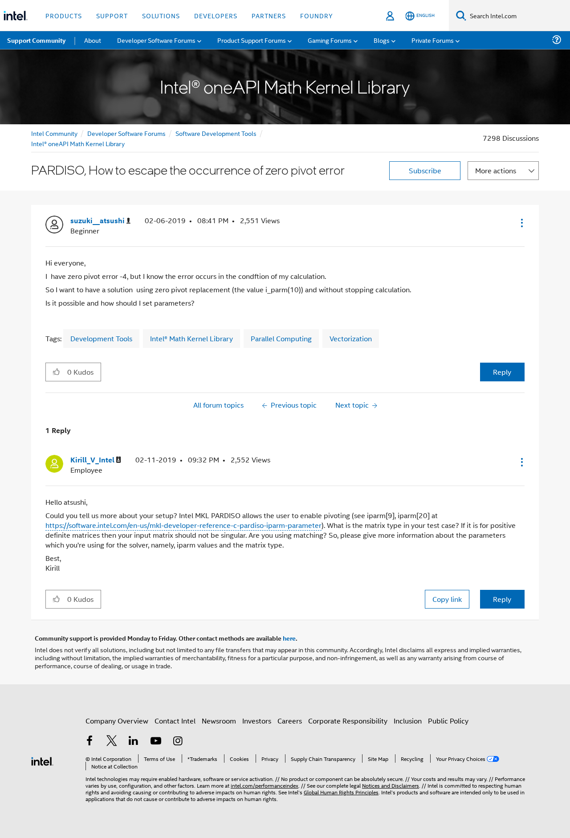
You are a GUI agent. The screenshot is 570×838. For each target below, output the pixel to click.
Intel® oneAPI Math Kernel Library (78, 143)
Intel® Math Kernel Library (191, 338)
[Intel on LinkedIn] (133, 741)
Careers (289, 720)
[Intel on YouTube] (155, 741)
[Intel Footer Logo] (42, 760)
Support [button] (112, 15)
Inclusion (408, 720)
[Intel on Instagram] (177, 741)
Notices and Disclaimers (390, 785)
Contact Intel (175, 720)
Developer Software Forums (126, 133)
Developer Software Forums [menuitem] (156, 40)
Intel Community (54, 133)
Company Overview (117, 720)
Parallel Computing (281, 338)
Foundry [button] (316, 15)
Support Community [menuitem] (36, 40)
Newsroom (219, 720)
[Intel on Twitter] (111, 741)
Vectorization (351, 338)
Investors (256, 720)
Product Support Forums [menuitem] (251, 40)
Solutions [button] (161, 15)
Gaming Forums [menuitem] (330, 40)
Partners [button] (269, 15)
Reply (502, 372)
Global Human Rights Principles (341, 792)
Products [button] (63, 15)
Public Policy (448, 720)
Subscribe (425, 170)
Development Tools (101, 338)
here (289, 638)
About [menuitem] (92, 40)
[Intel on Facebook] (89, 741)
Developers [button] (215, 15)
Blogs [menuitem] (382, 40)
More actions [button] (495, 170)
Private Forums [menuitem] (432, 40)
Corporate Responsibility (347, 720)
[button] (521, 222)
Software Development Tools (215, 133)
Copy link (447, 599)
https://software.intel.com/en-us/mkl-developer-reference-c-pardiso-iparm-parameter (183, 525)
